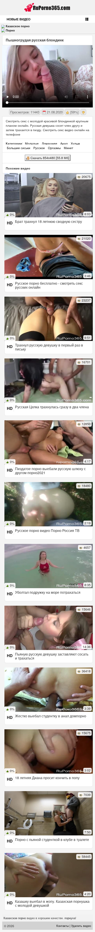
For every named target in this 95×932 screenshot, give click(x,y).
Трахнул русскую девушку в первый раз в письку (49, 347)
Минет (68, 148)
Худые (75, 143)
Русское (39, 148)
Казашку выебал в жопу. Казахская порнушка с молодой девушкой (52, 903)
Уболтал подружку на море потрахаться (47, 592)
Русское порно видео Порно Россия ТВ (47, 530)
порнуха (70, 918)
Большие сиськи (18, 148)
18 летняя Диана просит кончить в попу (47, 777)
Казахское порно (18, 26)
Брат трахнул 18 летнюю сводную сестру (48, 221)
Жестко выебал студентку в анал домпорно (50, 715)
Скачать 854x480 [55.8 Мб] (49, 158)
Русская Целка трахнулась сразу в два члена (52, 406)
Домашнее (49, 143)
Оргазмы (54, 148)
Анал (64, 143)
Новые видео (18, 19)
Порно (10, 30)
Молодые (32, 143)
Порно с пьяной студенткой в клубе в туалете (52, 839)
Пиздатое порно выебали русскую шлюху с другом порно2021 (50, 470)
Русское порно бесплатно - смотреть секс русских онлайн (49, 285)
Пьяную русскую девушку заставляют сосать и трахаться (51, 656)
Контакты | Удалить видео (73, 926)
